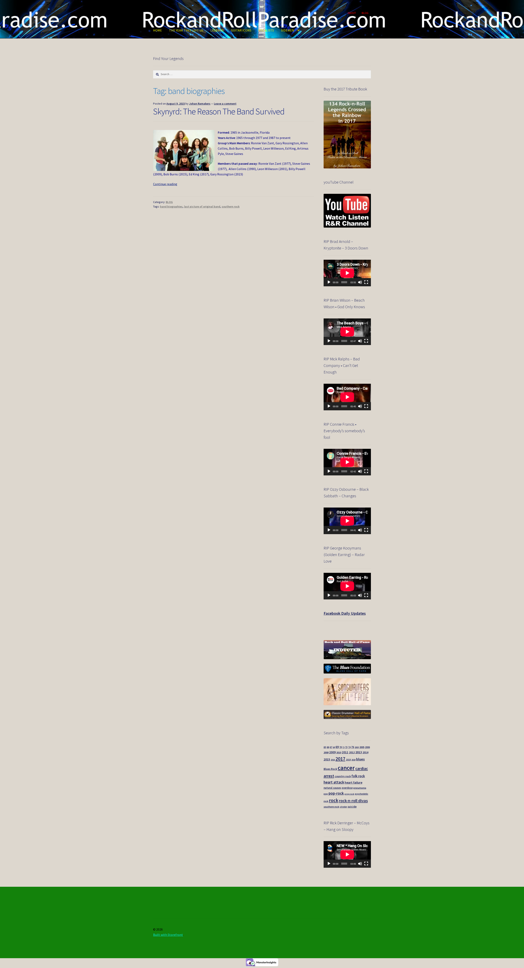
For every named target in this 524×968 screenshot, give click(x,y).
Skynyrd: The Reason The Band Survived (219, 111)
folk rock (358, 776)
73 (346, 747)
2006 (367, 747)
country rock (343, 776)
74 (349, 747)
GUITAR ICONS (241, 30)
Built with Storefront (168, 935)
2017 (340, 759)
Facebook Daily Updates (345, 613)
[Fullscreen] (366, 282)
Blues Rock (330, 769)
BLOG (365, 13)
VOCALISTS (266, 30)
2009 (332, 752)
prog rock (349, 794)
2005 (361, 747)
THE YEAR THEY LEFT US (186, 30)
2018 (348, 759)
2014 (365, 752)
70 (340, 747)
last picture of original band (202, 206)
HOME (157, 30)
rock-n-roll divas (353, 800)
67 (331, 747)
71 (343, 747)
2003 (357, 747)
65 (325, 747)
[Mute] (360, 282)
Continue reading (165, 184)
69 (337, 747)
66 (328, 747)
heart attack (334, 782)
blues (360, 759)
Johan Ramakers (199, 103)
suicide (352, 806)
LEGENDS (217, 30)
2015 (327, 759)
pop (326, 793)
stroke (343, 806)
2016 (333, 759)
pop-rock (336, 793)
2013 (358, 752)
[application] (347, 273)
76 (352, 747)
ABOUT (352, 13)
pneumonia (359, 787)
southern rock (230, 206)
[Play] (329, 282)
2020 (353, 759)
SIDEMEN (287, 30)
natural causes (332, 787)
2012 (352, 752)
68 (334, 747)
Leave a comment (225, 103)
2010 (338, 752)
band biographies (171, 206)
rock (333, 800)
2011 (345, 752)
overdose (347, 787)
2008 (326, 752)
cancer (346, 768)
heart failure (353, 782)
